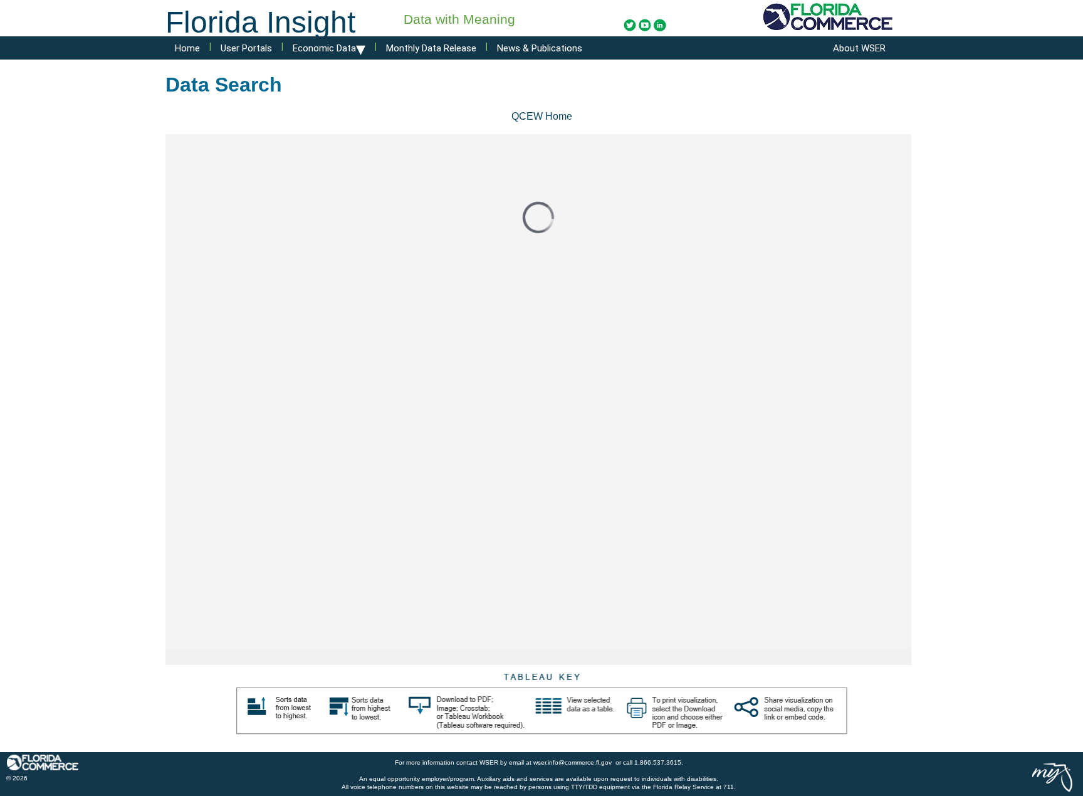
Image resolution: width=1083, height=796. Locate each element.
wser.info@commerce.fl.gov (573, 762)
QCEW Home (541, 116)
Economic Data (329, 44)
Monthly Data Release (431, 48)
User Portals (246, 48)
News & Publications (539, 48)
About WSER (859, 48)
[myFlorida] (1053, 777)
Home (187, 48)
